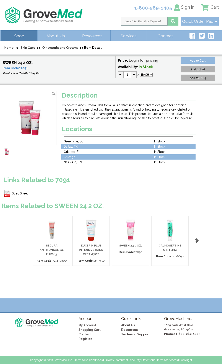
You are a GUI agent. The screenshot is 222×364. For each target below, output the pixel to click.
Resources (92, 35)
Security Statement (142, 360)
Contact (165, 35)
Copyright (186, 360)
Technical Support (135, 334)
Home (9, 47)
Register (85, 339)
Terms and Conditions (89, 360)
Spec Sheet (20, 193)
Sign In (187, 7)
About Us (55, 35)
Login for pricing (143, 60)
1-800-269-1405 (188, 334)
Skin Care (28, 47)
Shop (19, 35)
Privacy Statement (116, 360)
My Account (87, 325)
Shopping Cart (89, 329)
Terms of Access (167, 360)
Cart (214, 7)
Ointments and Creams (60, 47)
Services (129, 35)
